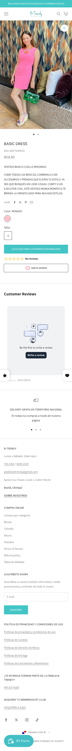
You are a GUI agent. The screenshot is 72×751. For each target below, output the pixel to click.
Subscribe (16, 610)
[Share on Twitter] (20, 202)
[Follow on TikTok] (37, 720)
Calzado (9, 528)
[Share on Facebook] (14, 202)
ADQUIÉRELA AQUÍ (15, 707)
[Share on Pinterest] (25, 202)
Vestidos (9, 542)
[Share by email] (31, 202)
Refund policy (12, 555)
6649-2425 (23, 464)
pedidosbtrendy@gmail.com (21, 472)
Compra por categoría (17, 515)
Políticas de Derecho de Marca (21, 647)
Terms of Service (13, 548)
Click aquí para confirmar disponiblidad (36, 249)
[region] (36, 410)
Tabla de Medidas (14, 562)
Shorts (8, 535)
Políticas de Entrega (15, 655)
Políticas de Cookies (16, 640)
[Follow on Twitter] (16, 720)
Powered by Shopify (52, 741)
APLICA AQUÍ (11, 687)
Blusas (8, 522)
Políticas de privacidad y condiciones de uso (30, 632)
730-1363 (9, 464)
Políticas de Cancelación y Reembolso (26, 663)
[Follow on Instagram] (27, 720)
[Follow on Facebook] (6, 720)
